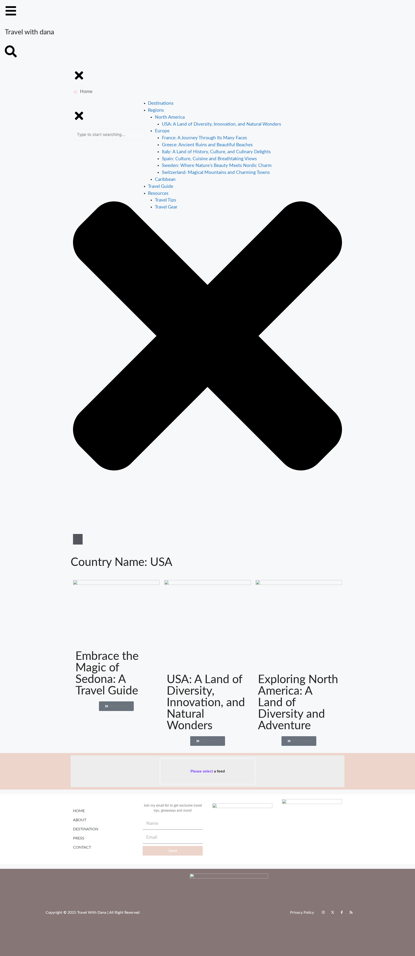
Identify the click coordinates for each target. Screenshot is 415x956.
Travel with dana (29, 32)
